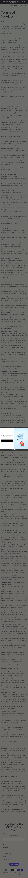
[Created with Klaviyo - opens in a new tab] (14, 449)
